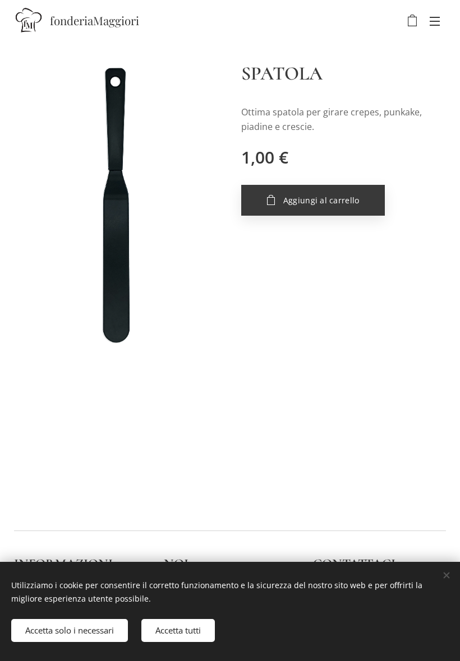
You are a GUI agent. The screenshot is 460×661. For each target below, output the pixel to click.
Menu (435, 21)
